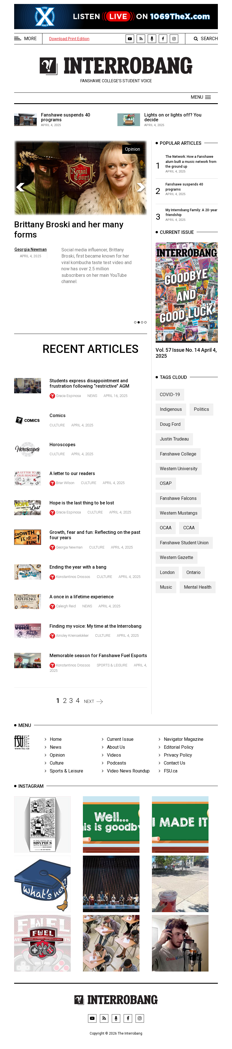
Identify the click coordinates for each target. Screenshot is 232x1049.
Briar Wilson (65, 483)
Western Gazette (176, 557)
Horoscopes (63, 444)
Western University (178, 468)
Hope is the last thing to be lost (82, 503)
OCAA (165, 527)
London (167, 572)
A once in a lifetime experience (81, 596)
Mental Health (197, 587)
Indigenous (171, 409)
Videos (112, 755)
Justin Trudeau (174, 439)
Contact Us (172, 763)
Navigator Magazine (181, 739)
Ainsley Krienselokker (72, 635)
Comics (58, 415)
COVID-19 (170, 394)
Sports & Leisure (112, 665)
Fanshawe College (178, 454)
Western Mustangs (178, 513)
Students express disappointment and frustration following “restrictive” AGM (89, 383)
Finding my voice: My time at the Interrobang (95, 626)
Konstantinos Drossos (73, 577)
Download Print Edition (69, 38)
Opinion (55, 755)
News (92, 396)
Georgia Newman (69, 547)
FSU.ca (168, 771)
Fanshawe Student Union (184, 542)
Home (54, 739)
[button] (201, 97)
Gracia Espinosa (68, 396)
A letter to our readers (72, 473)
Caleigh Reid (66, 606)
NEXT (89, 701)
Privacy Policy (176, 755)
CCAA (189, 527)
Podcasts (115, 763)
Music (166, 587)
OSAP (166, 483)
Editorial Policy (177, 747)
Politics (201, 409)
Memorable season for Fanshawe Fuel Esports (98, 655)
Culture (57, 425)
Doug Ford (170, 424)
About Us (114, 747)
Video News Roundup (127, 771)
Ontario (193, 572)
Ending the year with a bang (78, 567)
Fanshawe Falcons (178, 498)
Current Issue (119, 739)
